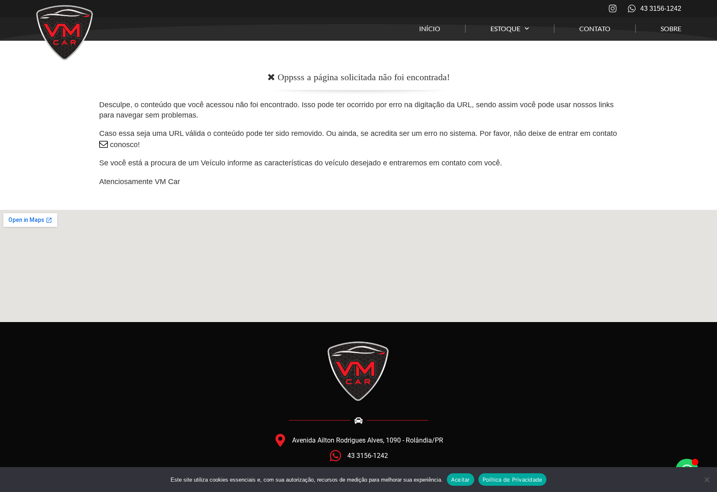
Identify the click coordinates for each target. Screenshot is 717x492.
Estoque (505, 28)
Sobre (671, 28)
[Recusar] (706, 479)
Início (429, 28)
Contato (594, 28)
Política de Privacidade (513, 479)
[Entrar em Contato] (103, 144)
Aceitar (460, 479)
